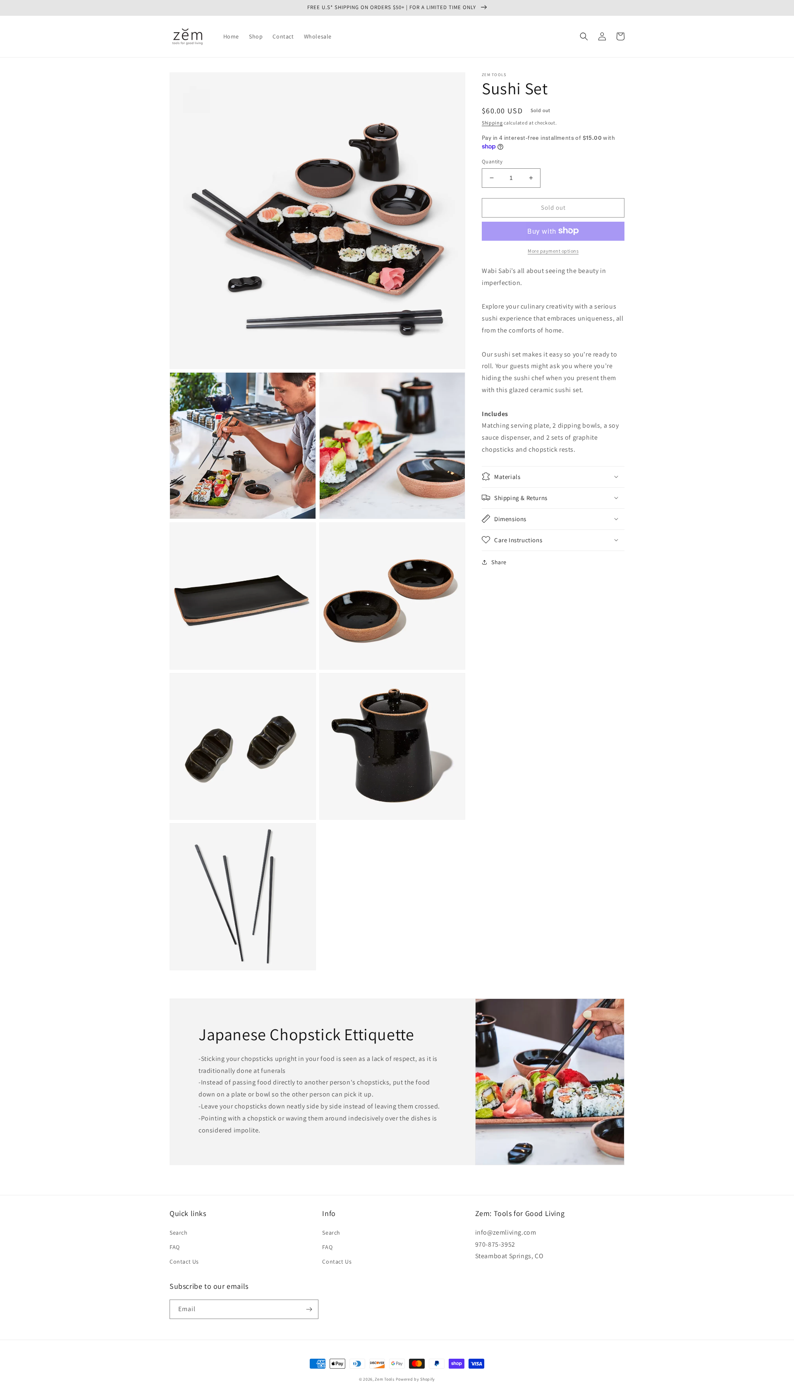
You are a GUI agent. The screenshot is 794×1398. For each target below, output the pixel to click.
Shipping (492, 123)
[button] (584, 36)
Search (179, 1232)
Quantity (492, 161)
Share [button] (499, 561)
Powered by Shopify (415, 1379)
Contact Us (184, 1261)
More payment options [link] (553, 250)
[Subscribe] (309, 1309)
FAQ (175, 1247)
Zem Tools (384, 1379)
